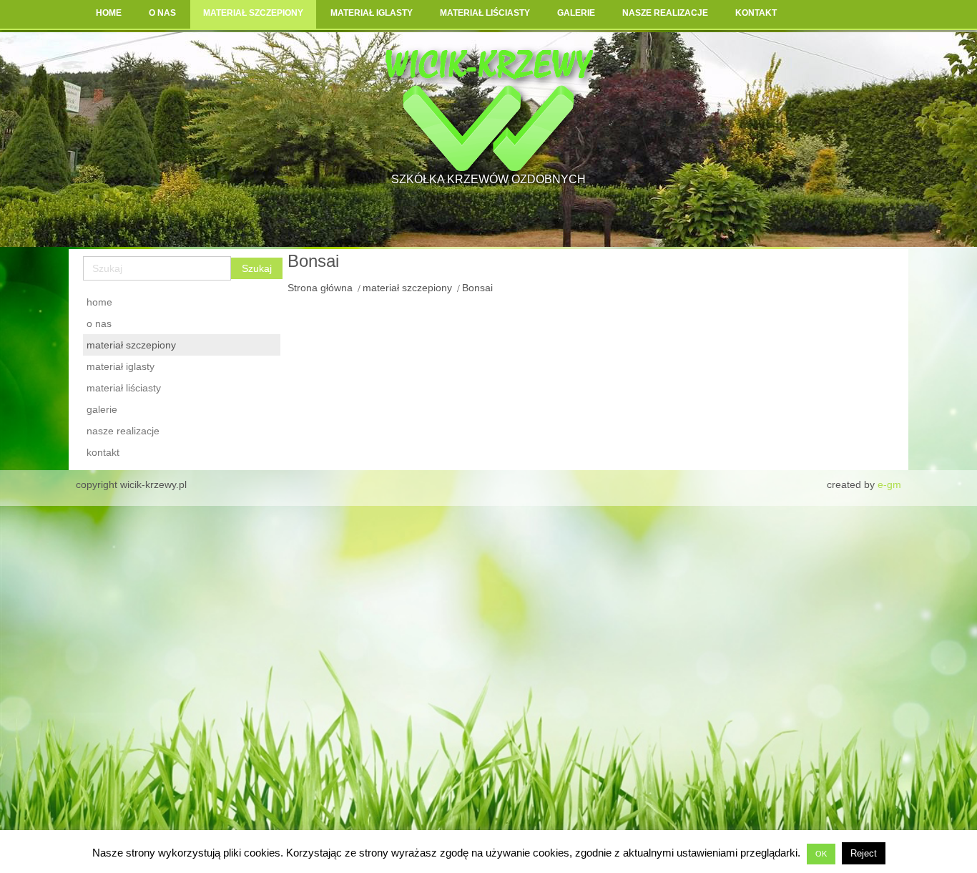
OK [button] (821, 853)
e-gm (889, 484)
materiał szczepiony (407, 287)
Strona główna (320, 287)
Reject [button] (863, 853)
